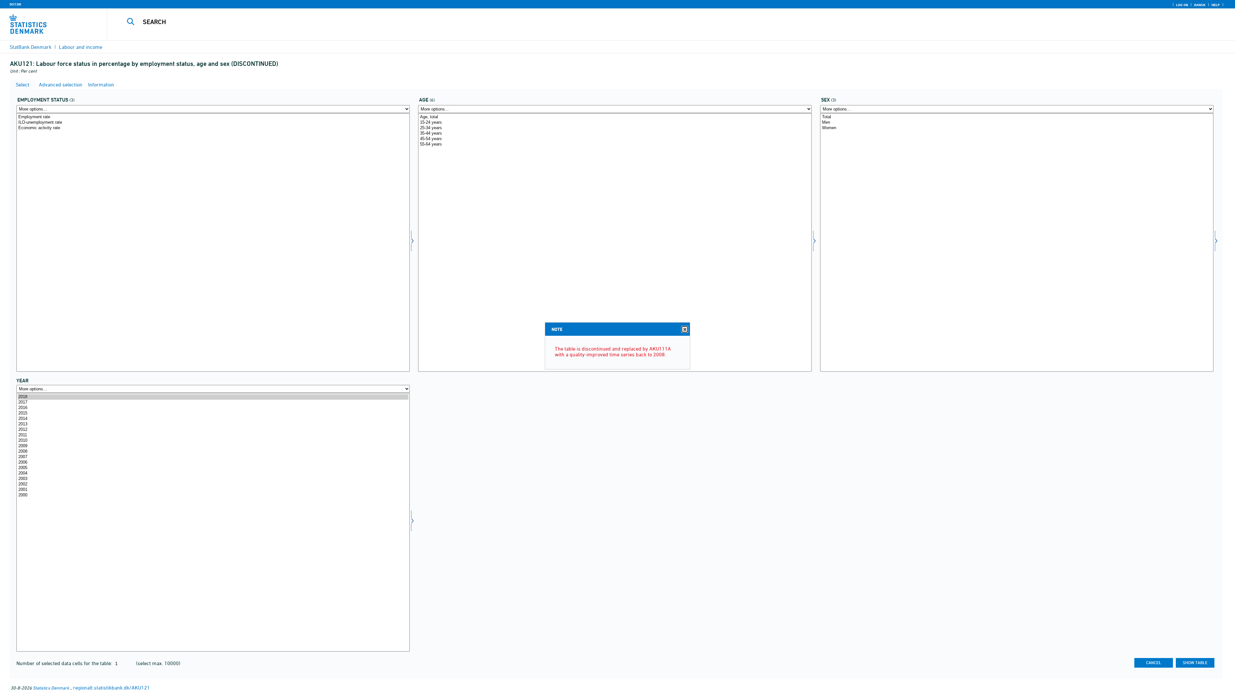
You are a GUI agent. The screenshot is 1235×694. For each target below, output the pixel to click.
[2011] (213, 435)
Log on (1182, 5)
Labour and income (80, 47)
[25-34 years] (614, 128)
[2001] (213, 490)
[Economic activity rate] (213, 128)
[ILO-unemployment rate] (213, 122)
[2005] (213, 468)
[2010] (213, 440)
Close (685, 329)
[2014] (213, 419)
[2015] (213, 413)
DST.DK (15, 4)
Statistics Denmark (51, 687)
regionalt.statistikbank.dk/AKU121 (111, 687)
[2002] (213, 484)
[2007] (213, 457)
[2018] (213, 397)
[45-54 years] (614, 139)
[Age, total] (614, 117)
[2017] (213, 402)
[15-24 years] (614, 122)
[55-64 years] (614, 144)
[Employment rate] (213, 117)
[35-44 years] (614, 133)
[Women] (1016, 128)
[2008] (213, 451)
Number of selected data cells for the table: (65, 663)
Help (1216, 5)
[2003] (213, 479)
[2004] (213, 473)
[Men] (1016, 122)
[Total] (1016, 117)
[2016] (213, 408)
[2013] (213, 424)
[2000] (213, 495)
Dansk (1199, 5)
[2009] (213, 446)
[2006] (213, 462)
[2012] (213, 429)
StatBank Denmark (30, 47)
